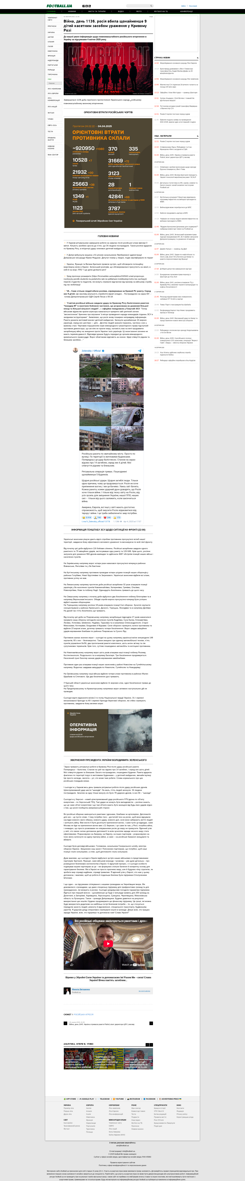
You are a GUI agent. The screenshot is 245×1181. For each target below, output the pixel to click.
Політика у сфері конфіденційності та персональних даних (122, 1165)
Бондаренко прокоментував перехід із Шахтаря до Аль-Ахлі (175, 276)
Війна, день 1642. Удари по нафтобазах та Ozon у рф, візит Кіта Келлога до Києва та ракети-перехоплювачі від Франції (177, 257)
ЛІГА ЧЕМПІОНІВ (54, 89)
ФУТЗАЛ (51, 113)
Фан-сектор (136, 1108)
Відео (121, 11)
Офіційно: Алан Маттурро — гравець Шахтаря (178, 93)
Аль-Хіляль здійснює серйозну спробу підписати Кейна (175, 354)
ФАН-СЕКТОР (53, 155)
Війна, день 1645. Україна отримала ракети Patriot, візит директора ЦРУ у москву (101, 1024)
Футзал (66, 1129)
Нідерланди (91, 1123)
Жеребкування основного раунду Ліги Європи (178, 63)
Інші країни (68, 1123)
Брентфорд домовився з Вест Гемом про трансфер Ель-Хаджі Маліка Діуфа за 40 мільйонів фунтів (176, 71)
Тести (133, 1114)
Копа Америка (114, 1132)
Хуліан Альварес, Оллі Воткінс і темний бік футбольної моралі (177, 99)
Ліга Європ (113, 1111)
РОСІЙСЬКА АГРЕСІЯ (83, 1014)
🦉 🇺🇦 (170, 1099)
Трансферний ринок (72, 1126)
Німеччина (90, 1117)
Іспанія (89, 1111)
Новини (72, 11)
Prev (65, 1023)
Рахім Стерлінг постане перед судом (175, 114)
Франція (89, 1120)
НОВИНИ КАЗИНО (51, 148)
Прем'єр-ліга (69, 1108)
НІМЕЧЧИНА (52, 51)
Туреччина (90, 1129)
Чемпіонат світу (115, 1123)
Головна (51, 11)
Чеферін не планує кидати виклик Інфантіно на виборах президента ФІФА (179, 220)
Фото (139, 11)
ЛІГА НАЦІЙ (52, 107)
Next (151, 1023)
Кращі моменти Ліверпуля (164, 1123)
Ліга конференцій (116, 1114)
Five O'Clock (159, 1120)
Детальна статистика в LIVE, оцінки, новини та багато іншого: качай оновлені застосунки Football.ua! (179, 185)
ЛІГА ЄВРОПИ (53, 93)
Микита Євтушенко (81, 989)
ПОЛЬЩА (51, 70)
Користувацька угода (185, 1117)
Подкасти (135, 1117)
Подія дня (158, 1126)
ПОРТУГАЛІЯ (53, 65)
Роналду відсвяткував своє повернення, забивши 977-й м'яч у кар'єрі (176, 298)
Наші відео (135, 1120)
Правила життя (160, 1117)
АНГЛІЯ (51, 37)
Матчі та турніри (96, 11)
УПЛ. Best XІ (159, 1111)
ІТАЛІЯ (50, 46)
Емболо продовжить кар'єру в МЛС (174, 213)
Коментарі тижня (138, 1111)
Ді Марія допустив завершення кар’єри (176, 269)
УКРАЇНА (51, 32)
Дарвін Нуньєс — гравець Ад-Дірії (173, 249)
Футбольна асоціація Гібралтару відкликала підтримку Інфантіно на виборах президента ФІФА (178, 199)
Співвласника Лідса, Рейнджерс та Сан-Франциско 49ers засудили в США (176, 148)
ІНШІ (49, 79)
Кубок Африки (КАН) (117, 1135)
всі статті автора (144, 991)
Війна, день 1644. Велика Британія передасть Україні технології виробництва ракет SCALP (178, 176)
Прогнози (135, 1126)
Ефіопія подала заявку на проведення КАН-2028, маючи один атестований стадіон (178, 121)
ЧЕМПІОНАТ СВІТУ (52, 19)
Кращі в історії (159, 1108)
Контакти (180, 1108)
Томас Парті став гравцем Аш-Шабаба (175, 305)
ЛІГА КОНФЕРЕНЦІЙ (54, 99)
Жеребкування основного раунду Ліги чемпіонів (179, 79)
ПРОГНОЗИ (52, 26)
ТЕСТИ (50, 132)
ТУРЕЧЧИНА (52, 74)
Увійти (183, 6)
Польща (89, 1132)
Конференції (186, 11)
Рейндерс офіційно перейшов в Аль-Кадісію (177, 360)
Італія (88, 1114)
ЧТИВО (50, 119)
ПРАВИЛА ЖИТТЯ (52, 139)
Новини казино (137, 1129)
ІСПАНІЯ (51, 42)
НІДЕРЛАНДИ (53, 60)
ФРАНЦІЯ (51, 56)
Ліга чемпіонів (114, 1108)
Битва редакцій (160, 1114)
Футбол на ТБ (161, 11)
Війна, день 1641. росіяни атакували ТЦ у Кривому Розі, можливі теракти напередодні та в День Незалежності (179, 284)
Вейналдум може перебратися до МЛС (176, 207)
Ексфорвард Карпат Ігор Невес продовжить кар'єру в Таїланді (177, 311)
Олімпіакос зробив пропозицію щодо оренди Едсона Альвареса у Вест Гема (178, 168)
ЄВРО (111, 1126)
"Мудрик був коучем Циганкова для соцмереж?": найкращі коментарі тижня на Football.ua (179, 228)
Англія (88, 1108)
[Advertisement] (176, 34)
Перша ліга (68, 1111)
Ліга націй (113, 1129)
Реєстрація (193, 6)
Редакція (180, 1111)
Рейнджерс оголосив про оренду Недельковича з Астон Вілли (179, 331)
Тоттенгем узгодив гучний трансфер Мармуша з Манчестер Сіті (178, 107)
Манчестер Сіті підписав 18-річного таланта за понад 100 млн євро (179, 86)
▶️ (118, 1099)
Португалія (90, 1126)
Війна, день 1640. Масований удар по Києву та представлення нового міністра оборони (179, 319)
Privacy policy (182, 1114)
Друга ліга (68, 1114)
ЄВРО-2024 (52, 125)
